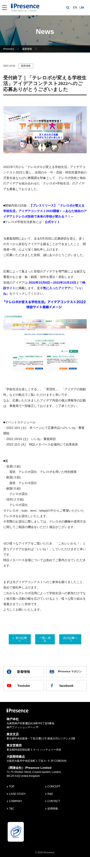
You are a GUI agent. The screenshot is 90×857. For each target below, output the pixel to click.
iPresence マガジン (70, 671)
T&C (11, 808)
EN (75, 7)
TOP (11, 786)
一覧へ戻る (45, 639)
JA (82, 7)
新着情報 (23, 671)
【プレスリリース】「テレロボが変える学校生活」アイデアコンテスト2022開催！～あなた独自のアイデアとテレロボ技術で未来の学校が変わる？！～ (45, 211)
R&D (50, 793)
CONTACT (53, 801)
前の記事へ (21, 639)
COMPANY (15, 801)
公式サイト (52, 222)
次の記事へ (70, 638)
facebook (66, 685)
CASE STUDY (17, 793)
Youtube (23, 685)
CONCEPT (53, 786)
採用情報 (52, 808)
